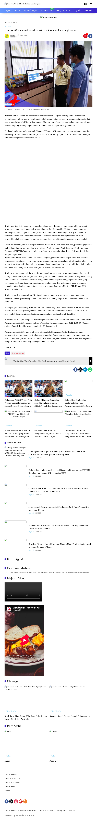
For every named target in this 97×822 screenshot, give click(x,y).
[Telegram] (85, 369)
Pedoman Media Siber (12, 778)
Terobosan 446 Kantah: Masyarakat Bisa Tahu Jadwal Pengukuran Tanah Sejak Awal (78, 433)
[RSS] (25, 801)
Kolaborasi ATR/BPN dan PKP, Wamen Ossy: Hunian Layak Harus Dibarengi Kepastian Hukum (18, 403)
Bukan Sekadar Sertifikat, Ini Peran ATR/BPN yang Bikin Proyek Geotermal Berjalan (17, 433)
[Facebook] (75, 369)
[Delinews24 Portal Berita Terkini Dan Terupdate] (23, 4)
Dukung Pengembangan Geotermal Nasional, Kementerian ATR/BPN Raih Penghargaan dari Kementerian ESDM (78, 403)
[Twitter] (80, 369)
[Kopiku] (71, 744)
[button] (90, 3)
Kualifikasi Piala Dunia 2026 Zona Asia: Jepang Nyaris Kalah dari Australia (26, 717)
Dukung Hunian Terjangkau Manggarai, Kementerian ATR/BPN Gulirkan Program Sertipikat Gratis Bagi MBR (47, 403)
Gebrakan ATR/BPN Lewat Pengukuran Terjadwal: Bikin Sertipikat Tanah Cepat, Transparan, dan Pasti (47, 433)
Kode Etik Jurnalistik (12, 782)
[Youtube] (21, 801)
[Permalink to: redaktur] (7, 36)
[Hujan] (26, 744)
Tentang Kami (10, 786)
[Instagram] (16, 801)
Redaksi (7, 790)
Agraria (8, 26)
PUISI (8, 756)
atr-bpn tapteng (19, 353)
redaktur (13, 35)
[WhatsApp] (90, 369)
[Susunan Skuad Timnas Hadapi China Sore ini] (71, 699)
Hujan (7, 761)
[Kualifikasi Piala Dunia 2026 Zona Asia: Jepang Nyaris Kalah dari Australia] (26, 699)
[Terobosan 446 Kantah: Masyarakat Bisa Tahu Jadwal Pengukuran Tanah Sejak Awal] (78, 419)
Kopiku (53, 761)
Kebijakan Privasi (11, 775)
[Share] (90, 36)
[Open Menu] (85, 3)
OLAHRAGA (11, 711)
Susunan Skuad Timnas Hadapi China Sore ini (70, 716)
